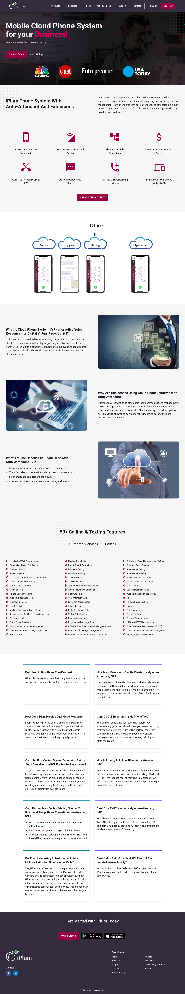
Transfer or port (37, 830)
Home (114, 956)
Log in (154, 6)
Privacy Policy (118, 972)
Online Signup (68, 936)
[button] (57, 6)
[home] (17, 5)
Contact (137, 6)
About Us (116, 960)
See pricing (36, 54)
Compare (116, 968)
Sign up (168, 6)
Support (115, 964)
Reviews (149, 960)
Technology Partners (155, 964)
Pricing (88, 6)
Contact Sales (16, 54)
